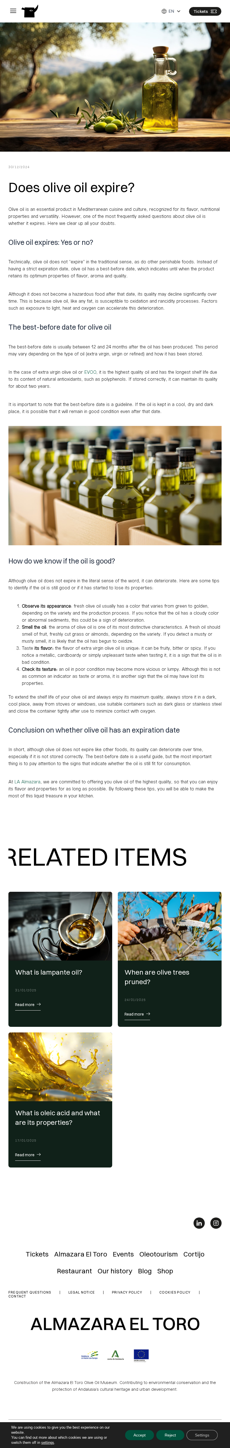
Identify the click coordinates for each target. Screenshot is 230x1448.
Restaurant (74, 1271)
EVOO (90, 372)
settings (47, 1442)
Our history (115, 1271)
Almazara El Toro (80, 1254)
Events (123, 1254)
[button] (13, 11)
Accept (140, 1435)
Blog (145, 1271)
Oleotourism (158, 1254)
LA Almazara (27, 781)
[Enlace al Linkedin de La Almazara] (199, 1223)
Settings (202, 1435)
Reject (170, 1435)
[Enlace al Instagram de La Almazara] (216, 1223)
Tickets (37, 1254)
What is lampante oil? (48, 972)
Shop (165, 1271)
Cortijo (193, 1254)
